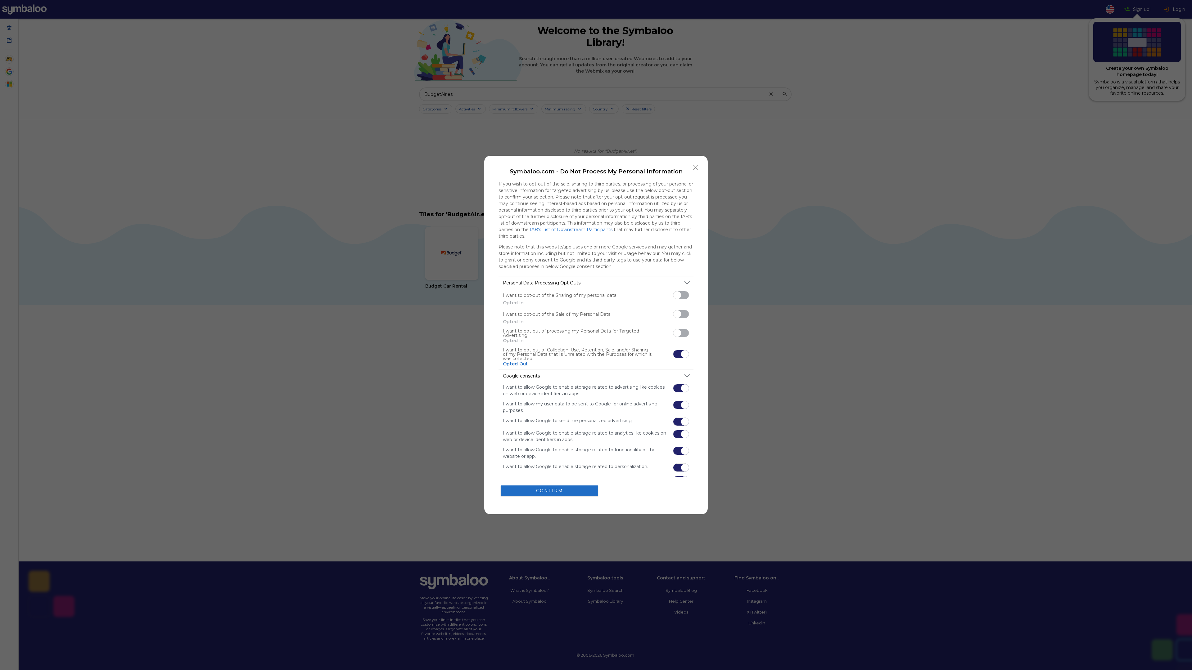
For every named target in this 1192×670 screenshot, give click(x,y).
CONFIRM (549, 491)
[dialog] (596, 335)
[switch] (681, 295)
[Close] (696, 168)
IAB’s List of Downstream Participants (571, 229)
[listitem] (596, 282)
